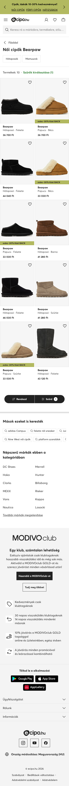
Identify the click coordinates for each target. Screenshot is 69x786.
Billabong (41, 483)
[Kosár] (63, 20)
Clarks (7, 483)
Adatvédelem (49, 780)
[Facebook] (46, 743)
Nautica (8, 507)
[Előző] (5, 7)
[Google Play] (22, 678)
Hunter (39, 475)
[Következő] (64, 7)
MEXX (7, 491)
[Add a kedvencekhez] (30, 82)
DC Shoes (9, 466)
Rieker (39, 491)
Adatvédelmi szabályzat (25, 780)
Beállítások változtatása (40, 775)
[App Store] (46, 678)
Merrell (39, 466)
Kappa (39, 499)
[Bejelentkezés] (46, 20)
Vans (6, 499)
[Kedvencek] (55, 20)
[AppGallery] (34, 687)
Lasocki (40, 507)
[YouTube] (34, 743)
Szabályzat (18, 775)
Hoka (6, 475)
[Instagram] (23, 743)
